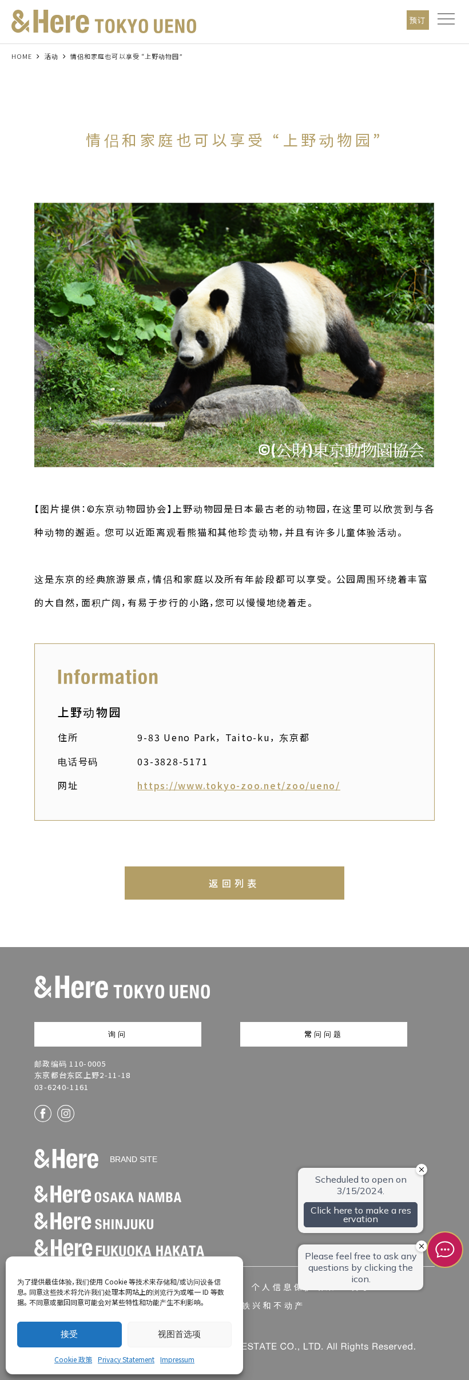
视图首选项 (179, 1334)
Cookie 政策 (73, 1359)
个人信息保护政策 (294, 1286)
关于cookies (385, 1286)
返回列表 (234, 883)
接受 (69, 1334)
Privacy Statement (126, 1359)
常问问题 (324, 1033)
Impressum (177, 1359)
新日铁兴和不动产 (263, 1305)
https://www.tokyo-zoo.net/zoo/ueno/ (238, 785)
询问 (118, 1033)
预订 (418, 19)
